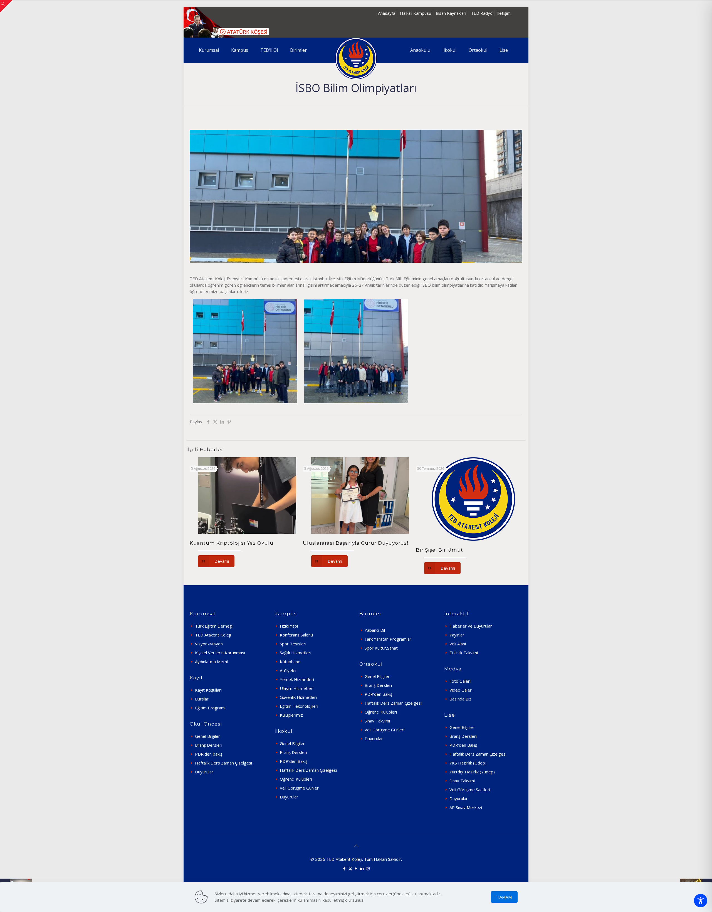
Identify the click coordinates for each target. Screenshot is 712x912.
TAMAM (504, 897)
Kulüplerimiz (291, 715)
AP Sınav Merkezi (465, 807)
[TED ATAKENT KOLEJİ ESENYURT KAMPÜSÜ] (356, 58)
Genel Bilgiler (207, 736)
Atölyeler (288, 670)
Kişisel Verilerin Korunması (220, 652)
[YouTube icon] (356, 868)
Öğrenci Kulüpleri (296, 779)
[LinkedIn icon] (362, 868)
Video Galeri (461, 690)
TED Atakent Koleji (213, 635)
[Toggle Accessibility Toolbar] (700, 900)
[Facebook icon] (344, 868)
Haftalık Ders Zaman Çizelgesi (223, 763)
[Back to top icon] (356, 846)
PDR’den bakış (208, 754)
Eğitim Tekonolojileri (299, 706)
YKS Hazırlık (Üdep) (467, 763)
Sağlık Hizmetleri (295, 652)
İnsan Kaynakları (451, 13)
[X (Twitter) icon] (350, 868)
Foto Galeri (460, 681)
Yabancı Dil (375, 630)
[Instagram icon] (368, 868)
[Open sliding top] (6, 6)
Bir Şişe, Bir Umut (439, 550)
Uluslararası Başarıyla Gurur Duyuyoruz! (355, 543)
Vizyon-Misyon (209, 643)
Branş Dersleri (208, 745)
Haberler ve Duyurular (470, 626)
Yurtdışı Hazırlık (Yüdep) (472, 772)
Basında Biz (460, 699)
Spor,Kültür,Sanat (381, 648)
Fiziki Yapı (289, 626)
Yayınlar (456, 635)
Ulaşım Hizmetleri (296, 688)
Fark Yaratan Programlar (388, 639)
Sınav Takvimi (377, 721)
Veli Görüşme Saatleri (469, 789)
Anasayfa (386, 13)
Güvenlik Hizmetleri (298, 697)
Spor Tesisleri (293, 643)
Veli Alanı (457, 643)
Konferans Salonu (296, 635)
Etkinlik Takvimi (463, 652)
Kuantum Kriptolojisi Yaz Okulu (231, 543)
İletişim (504, 13)
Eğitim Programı (210, 708)
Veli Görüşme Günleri (300, 788)
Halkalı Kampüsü (415, 13)
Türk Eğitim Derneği (214, 626)
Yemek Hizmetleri (297, 679)
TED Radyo (482, 13)
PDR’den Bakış (293, 761)
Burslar (202, 699)
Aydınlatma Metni (211, 661)
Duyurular (204, 772)
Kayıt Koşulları (208, 690)
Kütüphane (290, 661)
